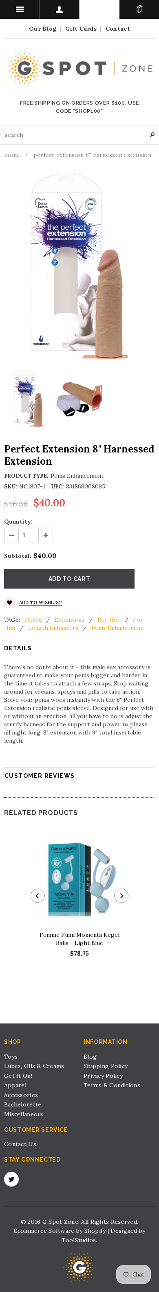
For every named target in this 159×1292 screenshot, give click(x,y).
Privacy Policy (103, 1075)
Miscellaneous (24, 1114)
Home (12, 155)
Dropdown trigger (60, 9)
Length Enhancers (53, 627)
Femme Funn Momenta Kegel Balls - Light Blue (79, 939)
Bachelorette (22, 1104)
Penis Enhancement (117, 627)
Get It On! (18, 1075)
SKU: (10, 486)
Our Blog (42, 28)
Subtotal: (17, 556)
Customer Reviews (39, 776)
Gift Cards (81, 28)
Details (18, 648)
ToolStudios (79, 1240)
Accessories (21, 1095)
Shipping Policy (106, 1066)
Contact (118, 28)
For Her (108, 619)
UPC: (57, 486)
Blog (90, 1056)
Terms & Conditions (112, 1085)
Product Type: (26, 475)
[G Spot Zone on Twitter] (11, 1179)
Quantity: (18, 521)
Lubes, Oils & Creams (34, 1066)
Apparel (15, 1085)
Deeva (33, 619)
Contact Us (20, 1144)
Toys (11, 1056)
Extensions (69, 619)
